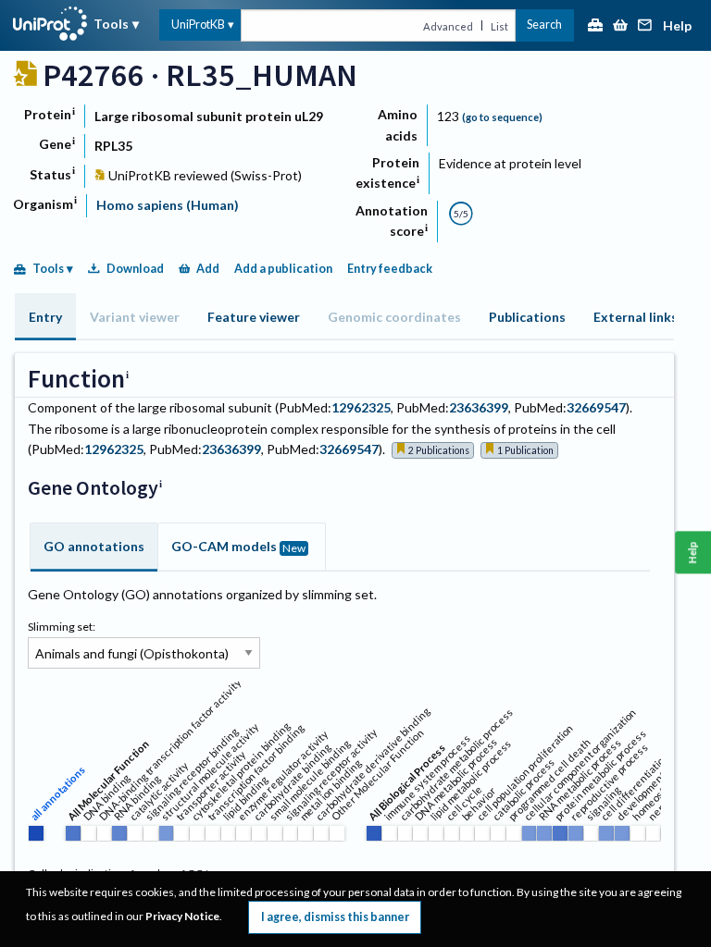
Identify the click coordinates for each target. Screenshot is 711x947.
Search (544, 24)
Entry (45, 317)
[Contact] (645, 26)
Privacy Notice (182, 916)
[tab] (45, 316)
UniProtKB (198, 24)
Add (207, 269)
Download (135, 269)
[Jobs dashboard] (595, 26)
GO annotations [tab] (94, 546)
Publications (527, 317)
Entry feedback (389, 269)
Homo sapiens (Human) (167, 205)
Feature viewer (253, 317)
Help (677, 26)
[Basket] (620, 26)
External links (635, 317)
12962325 (361, 407)
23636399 (478, 407)
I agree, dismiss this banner (335, 917)
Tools (111, 23)
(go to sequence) (502, 117)
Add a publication (283, 269)
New (294, 548)
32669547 (596, 407)
